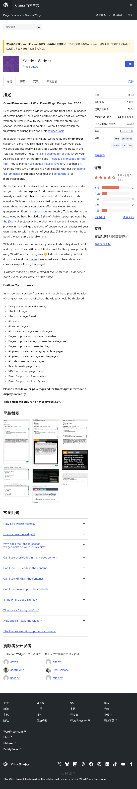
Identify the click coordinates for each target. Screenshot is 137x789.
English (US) (127, 131)
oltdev (57, 662)
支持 (131, 81)
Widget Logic (56, 131)
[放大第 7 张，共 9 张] (83, 423)
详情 (9, 81)
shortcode (127, 138)
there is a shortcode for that (52, 153)
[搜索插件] (38, 27)
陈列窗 (41, 702)
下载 (129, 63)
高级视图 (100, 155)
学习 (73, 702)
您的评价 (100, 217)
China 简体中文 (20, 764)
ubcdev (15, 678)
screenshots (61, 173)
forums (33, 259)
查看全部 (128, 217)
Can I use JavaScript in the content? (25, 589)
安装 (36, 81)
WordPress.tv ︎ (80, 720)
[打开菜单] (131, 5)
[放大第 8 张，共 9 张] (83, 454)
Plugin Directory (12, 15)
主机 (6, 714)
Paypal (48, 163)
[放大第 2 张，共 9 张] (25, 470)
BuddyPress (12, 749)
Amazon (59, 163)
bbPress (10, 743)
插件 (39, 714)
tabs (124, 145)
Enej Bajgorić (61, 670)
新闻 (6, 708)
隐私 (6, 720)
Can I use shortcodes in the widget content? (31, 557)
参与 (106, 702)
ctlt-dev (58, 678)
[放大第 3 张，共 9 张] (25, 487)
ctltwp (34, 66)
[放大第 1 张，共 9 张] (25, 423)
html (117, 138)
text (130, 145)
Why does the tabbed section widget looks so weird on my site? (24, 545)
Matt (8, 737)
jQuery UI (14, 221)
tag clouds (36, 163)
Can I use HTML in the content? (23, 578)
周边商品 (111, 720)
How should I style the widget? (22, 620)
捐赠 (108, 714)
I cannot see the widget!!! (19, 534)
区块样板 (42, 720)
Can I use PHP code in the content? (25, 568)
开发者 (74, 714)
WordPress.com (14, 731)
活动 (106, 708)
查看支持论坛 (103, 244)
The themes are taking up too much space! (29, 631)
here (43, 236)
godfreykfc (17, 670)
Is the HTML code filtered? (20, 599)
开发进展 (51, 81)
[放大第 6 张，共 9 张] (54, 490)
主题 (39, 708)
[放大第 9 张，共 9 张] (83, 477)
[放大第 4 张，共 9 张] (54, 423)
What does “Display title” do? (21, 610)
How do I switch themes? (19, 523)
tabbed (115, 145)
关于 (6, 702)
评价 (22, 81)
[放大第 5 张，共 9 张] (54, 473)
